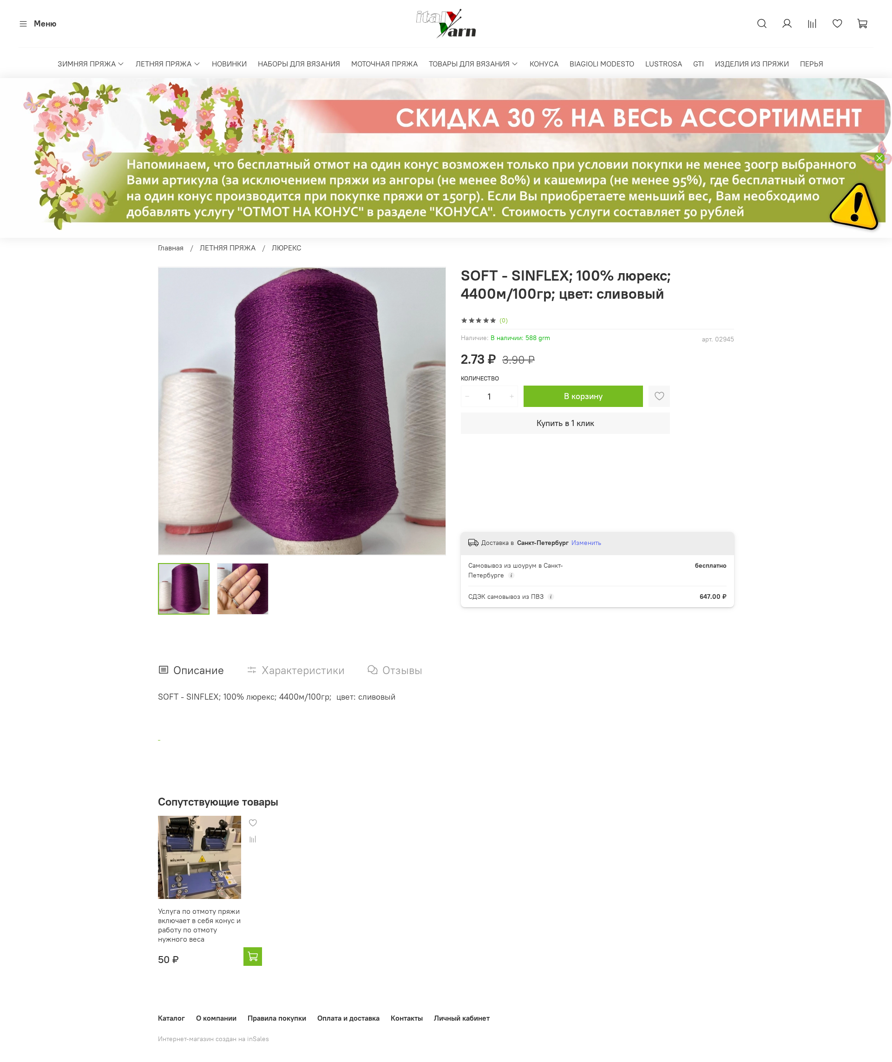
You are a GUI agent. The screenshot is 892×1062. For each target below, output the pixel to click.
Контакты (407, 1018)
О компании (216, 1018)
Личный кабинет (462, 1018)
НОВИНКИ (229, 63)
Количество (480, 378)
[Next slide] (431, 411)
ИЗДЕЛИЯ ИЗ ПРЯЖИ (752, 63)
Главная (171, 247)
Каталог (171, 1018)
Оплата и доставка (348, 1018)
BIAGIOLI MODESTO (602, 63)
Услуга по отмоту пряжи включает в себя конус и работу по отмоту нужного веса (199, 925)
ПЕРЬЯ (811, 63)
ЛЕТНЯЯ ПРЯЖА (163, 63)
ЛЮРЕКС (287, 247)
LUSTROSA (663, 63)
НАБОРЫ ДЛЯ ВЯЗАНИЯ (299, 63)
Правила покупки (277, 1018)
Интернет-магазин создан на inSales (213, 1039)
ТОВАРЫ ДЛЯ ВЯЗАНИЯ (469, 63)
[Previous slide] (173, 411)
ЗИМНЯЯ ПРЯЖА (87, 63)
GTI (698, 63)
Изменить (586, 542)
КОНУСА (544, 63)
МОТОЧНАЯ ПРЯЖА (384, 63)
